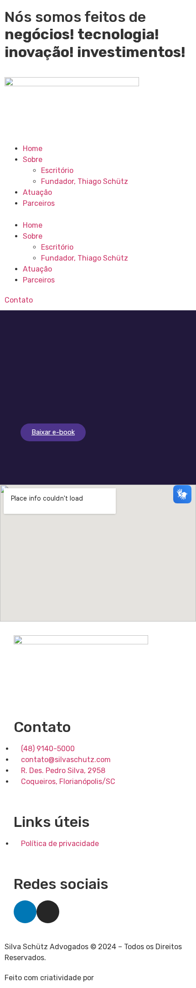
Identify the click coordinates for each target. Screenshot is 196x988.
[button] (98, 214)
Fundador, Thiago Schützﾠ (88, 181)
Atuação (37, 192)
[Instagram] (47, 911)
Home (32, 148)
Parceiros (39, 203)
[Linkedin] (25, 911)
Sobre (32, 159)
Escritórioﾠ (60, 170)
